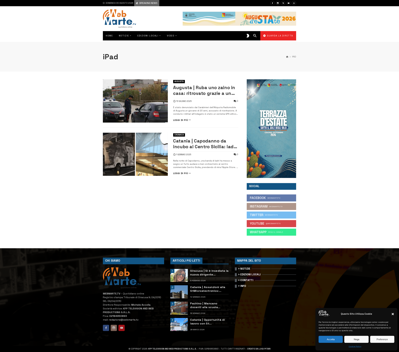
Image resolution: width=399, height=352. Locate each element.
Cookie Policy (355, 346)
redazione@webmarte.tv (124, 319)
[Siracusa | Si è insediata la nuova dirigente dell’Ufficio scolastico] (179, 275)
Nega (356, 339)
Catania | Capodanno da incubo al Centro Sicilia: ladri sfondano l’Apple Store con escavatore (205, 144)
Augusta (179, 81)
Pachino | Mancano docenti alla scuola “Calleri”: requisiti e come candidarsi (208, 305)
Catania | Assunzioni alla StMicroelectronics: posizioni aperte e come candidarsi (207, 289)
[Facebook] (272, 3)
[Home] (287, 57)
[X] (283, 3)
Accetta (331, 339)
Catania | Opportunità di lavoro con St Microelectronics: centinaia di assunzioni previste (207, 321)
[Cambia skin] (247, 35)
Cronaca (179, 134)
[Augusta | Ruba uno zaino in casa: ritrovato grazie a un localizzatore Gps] (135, 101)
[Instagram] (278, 3)
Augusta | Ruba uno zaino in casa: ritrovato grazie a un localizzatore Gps (204, 90)
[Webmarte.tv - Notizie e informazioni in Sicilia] (119, 18)
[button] (392, 314)
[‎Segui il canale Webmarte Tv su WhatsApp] (294, 3)
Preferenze (382, 339)
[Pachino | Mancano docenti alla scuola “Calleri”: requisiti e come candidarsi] (179, 308)
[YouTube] (288, 3)
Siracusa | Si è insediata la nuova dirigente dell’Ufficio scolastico (209, 272)
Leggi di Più (180, 120)
